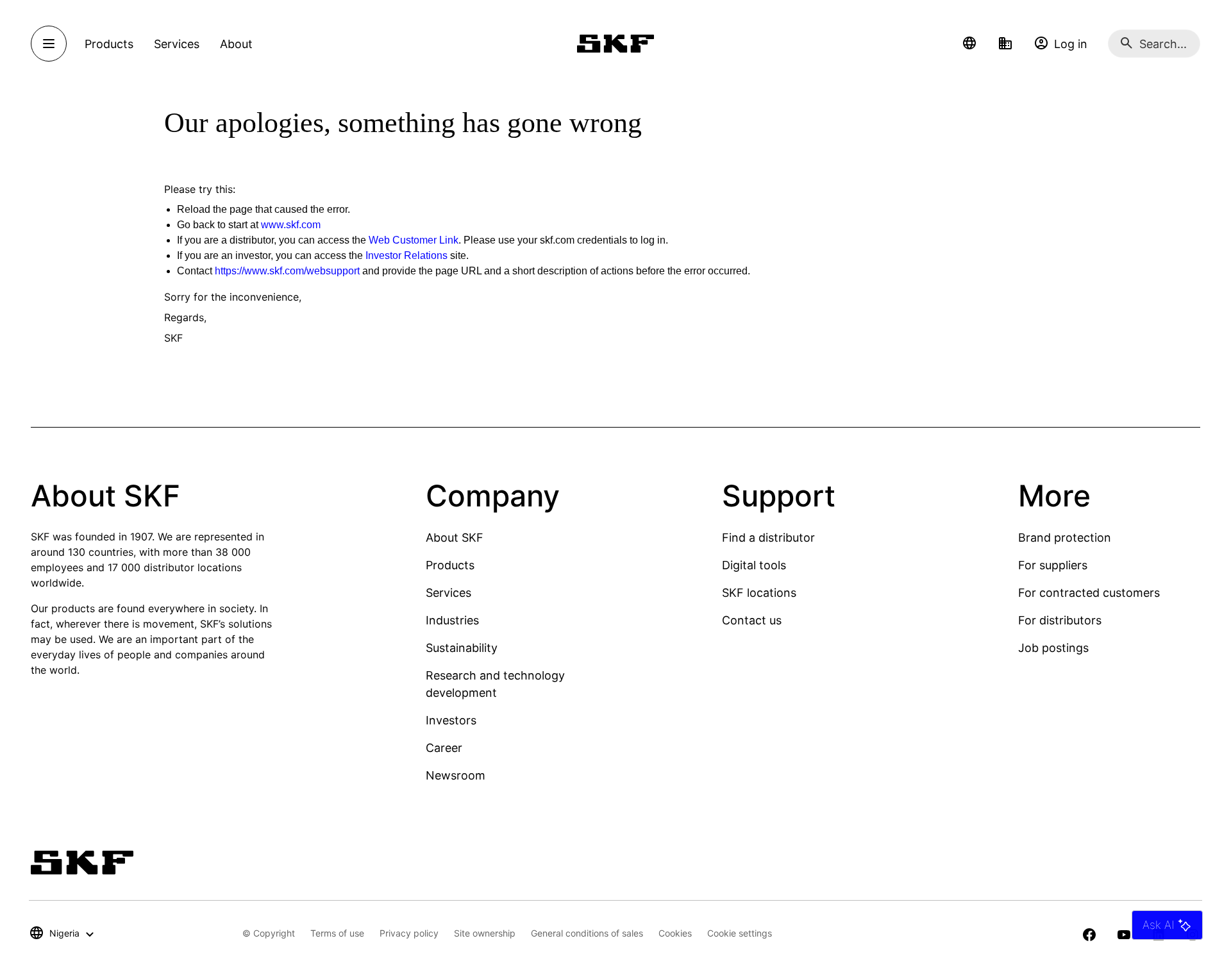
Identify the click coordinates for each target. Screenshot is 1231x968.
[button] (969, 43)
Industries (452, 620)
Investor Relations (406, 255)
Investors (451, 720)
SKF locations (759, 592)
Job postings (1053, 648)
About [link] (236, 44)
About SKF (454, 537)
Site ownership (484, 933)
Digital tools (754, 565)
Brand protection (1064, 537)
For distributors (1059, 620)
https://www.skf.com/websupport (287, 270)
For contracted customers (1089, 592)
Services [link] (176, 44)
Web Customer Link (413, 240)
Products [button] (109, 44)
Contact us (752, 620)
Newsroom (455, 775)
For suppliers (1052, 565)
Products (450, 565)
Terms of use (337, 933)
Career (444, 748)
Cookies (675, 933)
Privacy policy (409, 933)
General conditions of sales (587, 933)
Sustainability (462, 648)
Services (448, 592)
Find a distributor (768, 537)
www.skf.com (291, 224)
